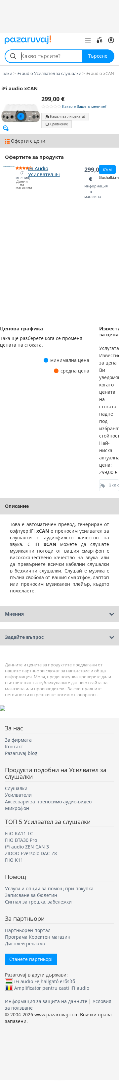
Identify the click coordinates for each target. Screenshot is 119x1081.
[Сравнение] (99, 40)
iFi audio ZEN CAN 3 (27, 847)
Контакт (14, 746)
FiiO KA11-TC (19, 833)
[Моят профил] (111, 40)
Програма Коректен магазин (37, 937)
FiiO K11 (14, 860)
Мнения (14, 614)
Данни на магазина (22, 184)
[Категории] (88, 40)
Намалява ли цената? (67, 116)
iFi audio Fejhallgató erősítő (44, 981)
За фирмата (18, 740)
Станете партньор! (31, 959)
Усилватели (18, 795)
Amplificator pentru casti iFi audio (51, 988)
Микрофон (17, 808)
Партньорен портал (28, 930)
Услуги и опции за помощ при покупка (49, 888)
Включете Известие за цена (113, 485)
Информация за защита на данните (46, 1001)
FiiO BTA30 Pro (21, 840)
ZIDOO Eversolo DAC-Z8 (31, 853)
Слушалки (16, 788)
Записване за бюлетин (31, 895)
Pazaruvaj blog (21, 753)
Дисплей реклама (25, 943)
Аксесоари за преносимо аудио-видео (48, 801)
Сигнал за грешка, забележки (38, 902)
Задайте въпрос (24, 637)
